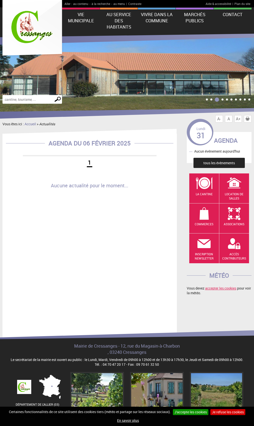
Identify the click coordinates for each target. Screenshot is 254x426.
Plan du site (242, 4)
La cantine (204, 194)
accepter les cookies (220, 288)
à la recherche (101, 4)
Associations (234, 224)
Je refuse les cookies (228, 412)
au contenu (80, 4)
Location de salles (234, 196)
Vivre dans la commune (157, 17)
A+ (238, 119)
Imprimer (247, 119)
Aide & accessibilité (218, 4)
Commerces (204, 224)
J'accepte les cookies (190, 412)
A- (219, 119)
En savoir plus (128, 420)
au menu (119, 4)
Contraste (134, 4)
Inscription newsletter (204, 256)
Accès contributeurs (234, 256)
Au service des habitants (118, 20)
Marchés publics (194, 17)
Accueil (30, 124)
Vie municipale (81, 17)
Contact (233, 14)
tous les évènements (219, 163)
